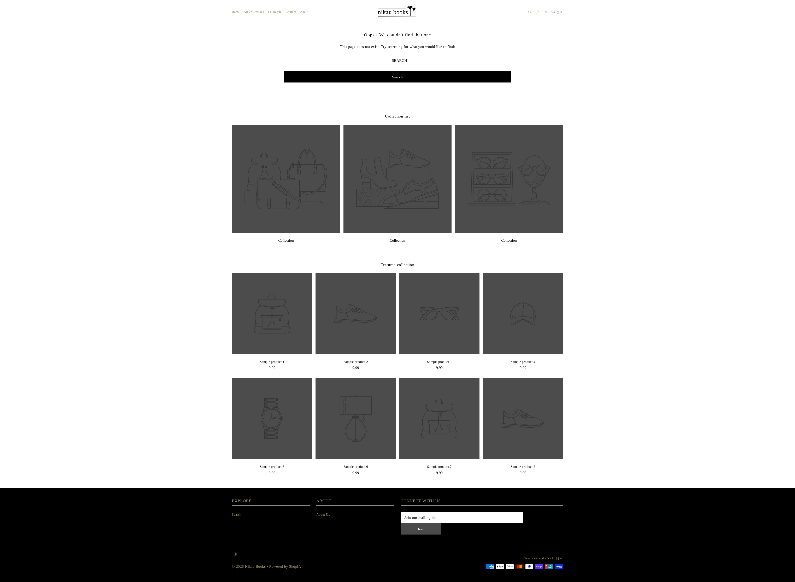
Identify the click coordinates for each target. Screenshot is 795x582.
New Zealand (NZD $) (541, 558)
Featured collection (397, 265)
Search (236, 514)
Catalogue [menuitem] (275, 11)
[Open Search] (529, 12)
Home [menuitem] (236, 11)
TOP (788, 577)
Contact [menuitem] (291, 11)
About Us (323, 514)
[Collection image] (286, 232)
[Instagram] (235, 554)
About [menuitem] (304, 11)
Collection (286, 240)
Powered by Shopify (285, 566)
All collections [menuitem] (254, 11)
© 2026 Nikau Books (249, 566)
